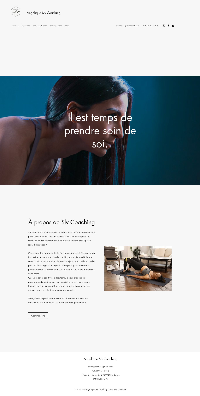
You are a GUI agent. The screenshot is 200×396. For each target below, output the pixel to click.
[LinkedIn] (172, 25)
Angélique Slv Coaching (44, 13)
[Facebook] (168, 25)
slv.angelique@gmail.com (127, 25)
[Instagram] (163, 25)
